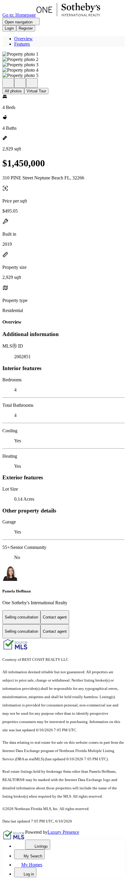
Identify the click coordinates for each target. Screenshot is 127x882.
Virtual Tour (36, 91)
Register (26, 28)
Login (9, 28)
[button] (63, 54)
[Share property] (32, 83)
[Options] (8, 83)
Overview (23, 38)
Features (22, 43)
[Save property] (20, 83)
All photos (13, 91)
